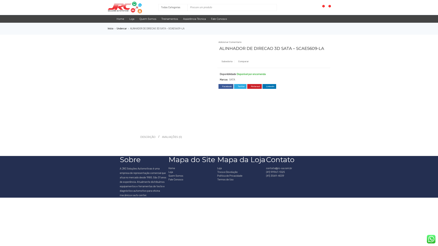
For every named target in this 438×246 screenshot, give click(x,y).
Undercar (122, 28)
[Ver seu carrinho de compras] (328, 7)
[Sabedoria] (322, 7)
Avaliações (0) (172, 137)
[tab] (147, 137)
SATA (232, 79)
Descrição (148, 137)
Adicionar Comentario (230, 42)
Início (110, 28)
